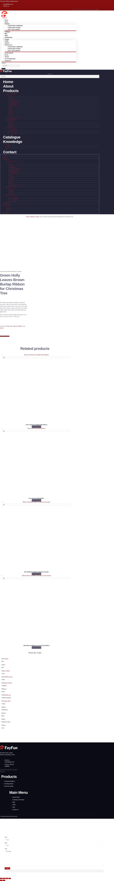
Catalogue (7, 31)
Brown (11, 112)
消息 (6, 848)
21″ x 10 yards (13, 130)
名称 (6, 837)
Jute (11, 326)
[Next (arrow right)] (4, 880)
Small (11, 126)
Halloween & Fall (14, 118)
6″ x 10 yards (13, 134)
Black (11, 114)
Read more (36, 426)
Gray (10, 116)
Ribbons (32, 216)
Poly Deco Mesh (14, 29)
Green (11, 97)
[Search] (3, 68)
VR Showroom (10, 58)
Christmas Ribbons (15, 25)
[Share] (7, 878)
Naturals (15, 326)
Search (4, 63)
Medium (11, 124)
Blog (7, 55)
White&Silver (13, 104)
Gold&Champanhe (14, 101)
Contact (7, 39)
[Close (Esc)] (9, 878)
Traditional (12, 99)
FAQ (7, 148)
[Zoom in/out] (1, 878)
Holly (37, 216)
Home (7, 41)
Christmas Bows (14, 27)
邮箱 (6, 843)
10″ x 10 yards (13, 132)
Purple (11, 110)
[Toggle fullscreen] (4, 878)
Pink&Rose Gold (14, 106)
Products (11, 91)
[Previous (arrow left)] (1, 880)
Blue (10, 108)
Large (11, 122)
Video (7, 57)
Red (10, 95)
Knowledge (12, 142)
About (7, 43)
